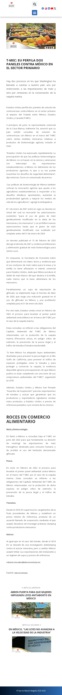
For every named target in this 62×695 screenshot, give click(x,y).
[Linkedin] (48, 8)
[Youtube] (51, 8)
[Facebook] (42, 8)
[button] (34, 4)
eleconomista (21, 572)
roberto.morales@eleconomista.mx (23, 562)
